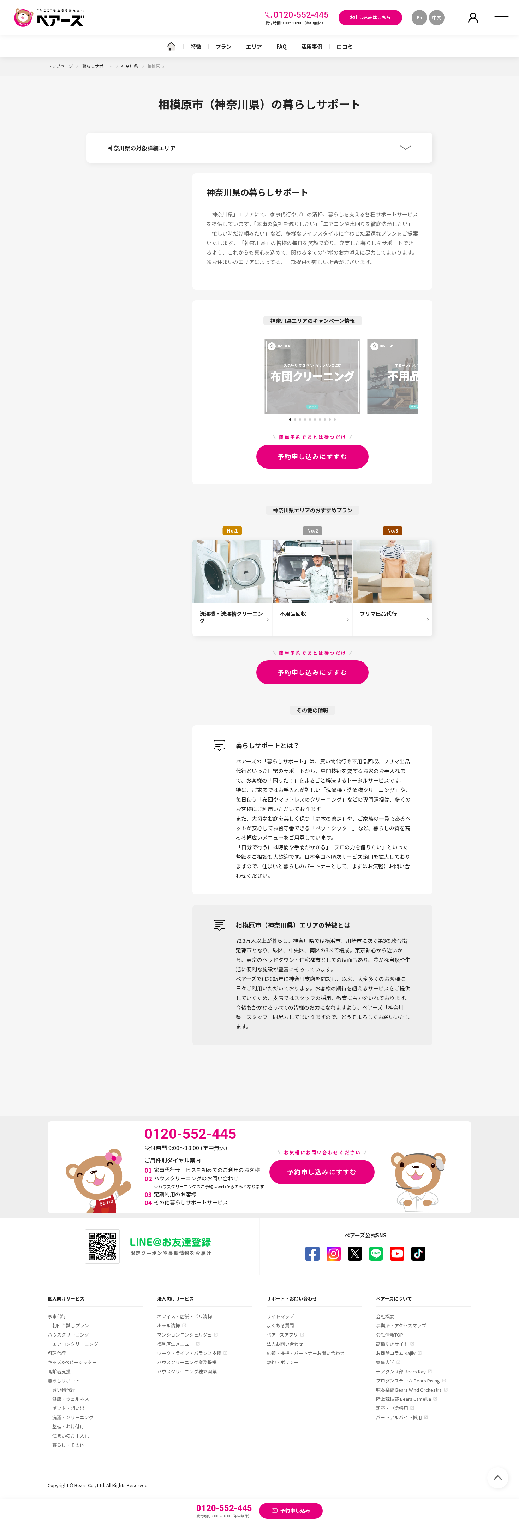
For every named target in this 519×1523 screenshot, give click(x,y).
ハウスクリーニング (68, 1334)
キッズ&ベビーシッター (72, 1362)
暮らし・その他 (68, 1444)
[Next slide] (391, 376)
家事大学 (385, 1362)
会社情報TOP (389, 1334)
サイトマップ (280, 1316)
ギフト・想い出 (68, 1408)
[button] (290, 417)
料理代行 (57, 1353)
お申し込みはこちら (370, 17)
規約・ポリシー (283, 1362)
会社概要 (385, 1316)
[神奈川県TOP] (171, 46)
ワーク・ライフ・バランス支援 (189, 1353)
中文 (436, 17)
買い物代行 (63, 1389)
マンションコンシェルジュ (184, 1334)
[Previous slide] (233, 376)
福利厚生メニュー (175, 1343)
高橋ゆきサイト (392, 1343)
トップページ (60, 66)
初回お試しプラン (70, 1325)
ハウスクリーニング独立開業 (187, 1371)
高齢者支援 (59, 1371)
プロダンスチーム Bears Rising (408, 1380)
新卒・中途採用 (392, 1408)
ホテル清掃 (168, 1325)
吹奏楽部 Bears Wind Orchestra (409, 1389)
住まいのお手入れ (70, 1435)
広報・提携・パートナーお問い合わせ (306, 1353)
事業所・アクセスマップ (401, 1325)
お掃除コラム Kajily (396, 1353)
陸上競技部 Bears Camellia (403, 1399)
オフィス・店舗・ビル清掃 (184, 1316)
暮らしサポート (97, 66)
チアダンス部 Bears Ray (401, 1371)
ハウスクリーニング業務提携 (187, 1362)
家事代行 (57, 1316)
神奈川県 (130, 66)
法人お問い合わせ (285, 1343)
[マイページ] (473, 18)
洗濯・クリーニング (73, 1417)
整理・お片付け (68, 1426)
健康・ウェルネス (70, 1399)
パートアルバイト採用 (399, 1417)
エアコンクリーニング (75, 1343)
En (419, 17)
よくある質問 (280, 1325)
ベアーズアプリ (282, 1334)
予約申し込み (295, 1510)
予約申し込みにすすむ (312, 456)
